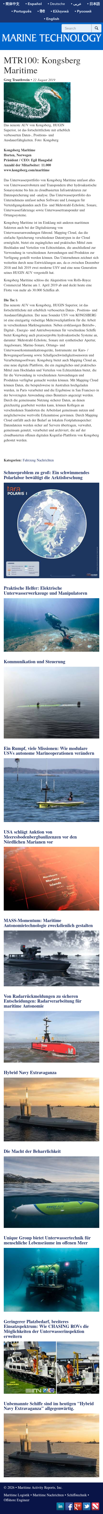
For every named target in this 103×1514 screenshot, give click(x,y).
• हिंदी (41, 11)
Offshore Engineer (17, 1499)
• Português (22, 11)
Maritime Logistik (17, 1494)
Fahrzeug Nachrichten (38, 460)
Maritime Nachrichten (48, 1494)
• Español (34, 4)
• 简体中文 (11, 4)
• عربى (76, 4)
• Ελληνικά (60, 11)
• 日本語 (93, 4)
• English (51, 19)
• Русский (83, 11)
